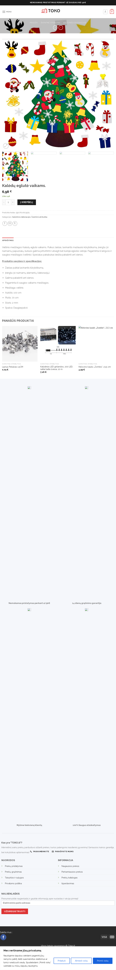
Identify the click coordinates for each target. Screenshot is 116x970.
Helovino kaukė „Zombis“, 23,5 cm (95, 367)
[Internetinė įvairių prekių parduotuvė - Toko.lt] (58, 12)
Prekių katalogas (70, 877)
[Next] (108, 94)
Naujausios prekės (70, 866)
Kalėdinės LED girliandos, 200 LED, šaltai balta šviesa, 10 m (56, 368)
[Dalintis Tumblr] (15, 223)
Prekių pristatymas (14, 866)
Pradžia (34, 23)
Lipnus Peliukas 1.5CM (12, 367)
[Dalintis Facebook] (4, 223)
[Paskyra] (105, 12)
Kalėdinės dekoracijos (74, 23)
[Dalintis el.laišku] (9, 223)
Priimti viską (102, 961)
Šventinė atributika (50, 23)
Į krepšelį (26, 202)
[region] (58, 958)
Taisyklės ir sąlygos (14, 877)
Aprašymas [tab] (8, 240)
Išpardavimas (68, 883)
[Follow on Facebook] (3, 937)
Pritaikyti (62, 961)
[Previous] (7, 94)
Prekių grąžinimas (13, 872)
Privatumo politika (13, 883)
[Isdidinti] (6, 146)
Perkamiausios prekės (72, 872)
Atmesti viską (81, 961)
